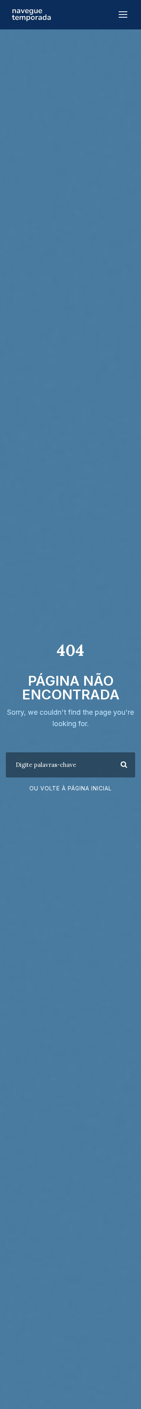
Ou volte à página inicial (70, 788)
